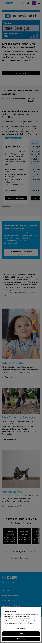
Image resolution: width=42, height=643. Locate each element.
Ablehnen (20, 634)
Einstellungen (21, 628)
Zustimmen (21, 639)
